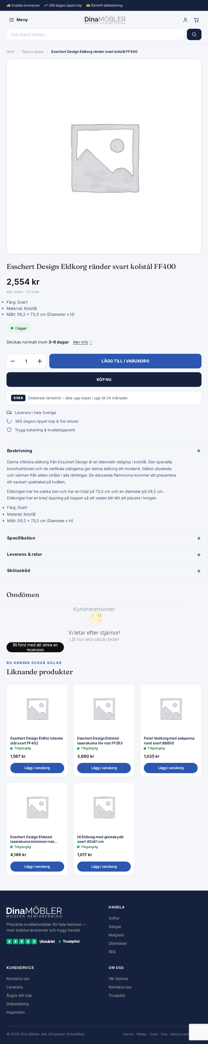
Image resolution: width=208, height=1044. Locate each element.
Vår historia (118, 978)
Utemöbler (118, 943)
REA (112, 951)
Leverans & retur (104, 554)
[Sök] (194, 34)
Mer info (82, 342)
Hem (10, 51)
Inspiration (15, 1012)
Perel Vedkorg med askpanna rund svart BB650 (169, 740)
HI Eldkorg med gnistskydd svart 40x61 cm (100, 839)
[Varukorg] (196, 19)
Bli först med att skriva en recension (35, 647)
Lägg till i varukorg (125, 361)
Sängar (115, 926)
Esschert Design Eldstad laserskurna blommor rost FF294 (32, 839)
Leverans (14, 987)
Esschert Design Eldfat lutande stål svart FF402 (36, 740)
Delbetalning (17, 1003)
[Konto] (185, 19)
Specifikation (104, 537)
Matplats (116, 935)
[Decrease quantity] (13, 361)
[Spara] (60, 692)
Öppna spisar (33, 51)
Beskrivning (104, 451)
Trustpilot (117, 995)
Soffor (114, 918)
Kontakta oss (17, 978)
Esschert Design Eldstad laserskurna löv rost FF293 (100, 740)
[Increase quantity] (40, 361)
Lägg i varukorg (37, 768)
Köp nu (104, 379)
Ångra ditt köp (19, 995)
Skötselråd (104, 570)
